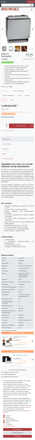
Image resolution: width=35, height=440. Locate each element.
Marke (4, 153)
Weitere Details (7, 144)
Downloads (5, 149)
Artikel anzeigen (22, 342)
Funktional (8, 424)
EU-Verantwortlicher (8, 158)
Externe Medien (10, 419)
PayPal (8, 422)
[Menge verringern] (6, 127)
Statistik (8, 417)
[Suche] (31, 5)
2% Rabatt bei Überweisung (10, 376)
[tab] (17, 139)
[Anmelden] (2, 2)
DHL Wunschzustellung (12, 420)
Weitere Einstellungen (9, 426)
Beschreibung (6, 139)
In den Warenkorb (21, 125)
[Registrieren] (4, 2)
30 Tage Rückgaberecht (9, 374)
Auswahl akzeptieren (17, 432)
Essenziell (8, 415)
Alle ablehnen (17, 436)
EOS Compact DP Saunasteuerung (21, 355)
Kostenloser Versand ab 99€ (10, 372)
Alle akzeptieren (17, 429)
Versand (12, 130)
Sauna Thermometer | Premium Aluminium (20, 337)
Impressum (28, 407)
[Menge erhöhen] (6, 125)
